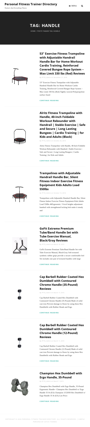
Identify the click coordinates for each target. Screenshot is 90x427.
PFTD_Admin (46, 77)
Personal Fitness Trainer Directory (31, 4)
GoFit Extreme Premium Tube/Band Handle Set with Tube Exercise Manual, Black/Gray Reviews (59, 234)
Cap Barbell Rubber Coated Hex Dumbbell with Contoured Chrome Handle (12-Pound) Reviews (62, 331)
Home (33, 31)
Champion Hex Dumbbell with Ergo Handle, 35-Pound (61, 375)
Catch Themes (50, 422)
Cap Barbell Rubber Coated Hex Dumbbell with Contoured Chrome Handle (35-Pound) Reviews (62, 283)
